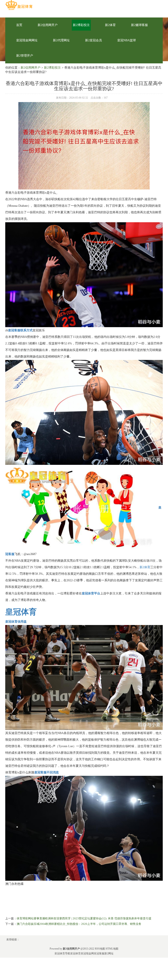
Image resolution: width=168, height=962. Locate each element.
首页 (19, 25)
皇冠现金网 (87, 953)
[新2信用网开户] (19, 5)
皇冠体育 (75, 953)
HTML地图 (112, 948)
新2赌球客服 (139, 25)
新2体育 (110, 25)
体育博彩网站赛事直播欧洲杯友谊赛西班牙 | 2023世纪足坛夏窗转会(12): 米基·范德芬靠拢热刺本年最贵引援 (84, 918)
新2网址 (109, 953)
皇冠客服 (99, 953)
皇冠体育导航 (62, 953)
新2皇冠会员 (93, 40)
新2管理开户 (24, 55)
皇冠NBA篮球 (126, 40)
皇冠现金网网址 (27, 40)
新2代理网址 (61, 40)
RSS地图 (100, 948)
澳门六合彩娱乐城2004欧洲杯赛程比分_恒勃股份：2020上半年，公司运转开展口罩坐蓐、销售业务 (79, 924)
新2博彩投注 (81, 25)
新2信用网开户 (48, 25)
